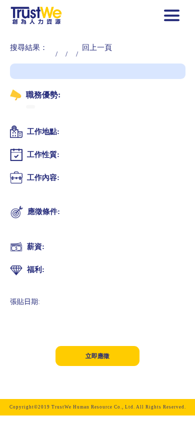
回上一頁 (97, 48)
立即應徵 (98, 356)
